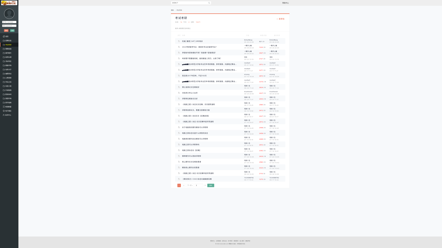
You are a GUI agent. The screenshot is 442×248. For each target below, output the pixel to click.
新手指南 (8, 102)
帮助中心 (285, 3)
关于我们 (230, 241)
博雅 (172, 10)
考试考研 (179, 10)
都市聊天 (8, 53)
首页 (6, 36)
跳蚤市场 (8, 65)
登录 (6, 30)
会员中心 (8, 115)
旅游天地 (8, 98)
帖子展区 (8, 111)
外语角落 (8, 90)
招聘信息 (8, 40)
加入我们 (242, 241)
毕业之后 (8, 82)
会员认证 (224, 241)
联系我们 (236, 241)
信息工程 (8, 86)
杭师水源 (8, 57)
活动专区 (8, 61)
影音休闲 (8, 94)
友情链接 (218, 241)
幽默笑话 (8, 74)
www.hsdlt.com (224, 243)
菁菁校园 (8, 49)
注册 (12, 30)
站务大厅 (8, 69)
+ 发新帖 (281, 19)
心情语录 (8, 78)
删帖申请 (248, 241)
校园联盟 (8, 107)
